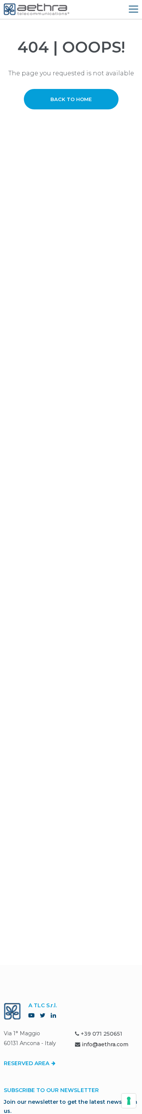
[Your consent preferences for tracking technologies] (129, 1101)
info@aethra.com (105, 1044)
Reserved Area (27, 1063)
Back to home (71, 99)
